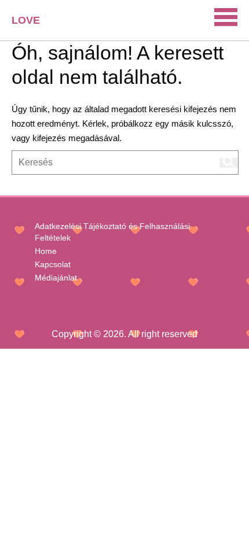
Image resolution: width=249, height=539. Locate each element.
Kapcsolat (53, 264)
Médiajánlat (56, 277)
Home (46, 251)
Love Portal (33, 24)
